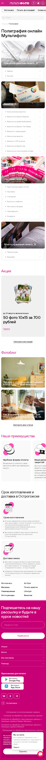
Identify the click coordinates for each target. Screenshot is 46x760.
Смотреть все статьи (23, 425)
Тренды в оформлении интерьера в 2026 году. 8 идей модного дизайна (23, 383)
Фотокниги (9, 10)
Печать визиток (31, 587)
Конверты (11, 216)
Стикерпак (11, 197)
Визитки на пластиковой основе (20, 151)
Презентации (12, 252)
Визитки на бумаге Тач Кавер (19, 126)
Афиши (10, 71)
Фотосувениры (7, 595)
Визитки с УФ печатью (16, 141)
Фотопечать (6, 583)
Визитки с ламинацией (16, 131)
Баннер (10, 76)
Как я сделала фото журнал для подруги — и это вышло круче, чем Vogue (23, 416)
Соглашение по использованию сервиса (23, 712)
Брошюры (11, 257)
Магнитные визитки (15, 136)
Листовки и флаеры (15, 206)
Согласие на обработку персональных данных (23, 716)
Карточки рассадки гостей (18, 187)
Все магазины (7, 658)
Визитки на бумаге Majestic (18, 117)
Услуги (4, 646)
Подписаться (23, 636)
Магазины (5, 587)
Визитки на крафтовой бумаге (19, 121)
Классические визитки (16, 112)
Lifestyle (28, 591)
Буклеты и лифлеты (15, 201)
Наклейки (11, 192)
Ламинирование (8, 591)
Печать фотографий (25, 10)
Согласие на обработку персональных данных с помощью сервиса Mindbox (21, 726)
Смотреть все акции (22, 341)
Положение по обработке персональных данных (23, 730)
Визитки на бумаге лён (16, 146)
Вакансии (28, 595)
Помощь (5, 663)
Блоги (4, 652)
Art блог (27, 583)
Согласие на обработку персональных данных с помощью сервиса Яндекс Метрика (21, 720)
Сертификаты (12, 211)
